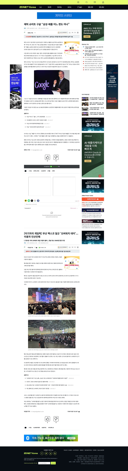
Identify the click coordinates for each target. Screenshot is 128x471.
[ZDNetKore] (30, 4)
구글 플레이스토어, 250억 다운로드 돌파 (37, 120)
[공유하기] (70, 33)
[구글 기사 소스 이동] (62, 32)
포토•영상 (101, 7)
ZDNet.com (31, 459)
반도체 (49, 7)
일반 (25, 28)
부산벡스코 (51, 427)
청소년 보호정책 (100, 450)
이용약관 (94, 450)
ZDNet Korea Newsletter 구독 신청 (30, 463)
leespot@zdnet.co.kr (38, 411)
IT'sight (79, 7)
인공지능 (59, 7)
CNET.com (26, 459)
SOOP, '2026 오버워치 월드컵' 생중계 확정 (37, 382)
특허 (54, 171)
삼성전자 (44, 171)
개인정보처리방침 (88, 450)
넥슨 (31, 427)
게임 (25, 243)
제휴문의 (81, 450)
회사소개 (65, 450)
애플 (49, 171)
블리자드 (44, 427)
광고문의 (70, 450)
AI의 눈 (69, 7)
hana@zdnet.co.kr (37, 150)
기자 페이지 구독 (43, 247)
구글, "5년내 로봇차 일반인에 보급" (35, 127)
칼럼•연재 (90, 7)
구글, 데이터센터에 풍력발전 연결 (35, 123)
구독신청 (53, 463)
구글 (31, 171)
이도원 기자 (30, 247)
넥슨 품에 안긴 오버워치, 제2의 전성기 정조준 (38, 388)
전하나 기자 (30, 33)
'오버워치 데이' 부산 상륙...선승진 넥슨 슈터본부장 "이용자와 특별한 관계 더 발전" (47, 378)
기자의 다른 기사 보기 (72, 150)
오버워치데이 (37, 427)
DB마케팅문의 (76, 450)
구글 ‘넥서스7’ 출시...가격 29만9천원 (36, 117)
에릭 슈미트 (36, 171)
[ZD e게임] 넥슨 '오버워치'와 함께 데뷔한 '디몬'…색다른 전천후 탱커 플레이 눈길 (47, 385)
